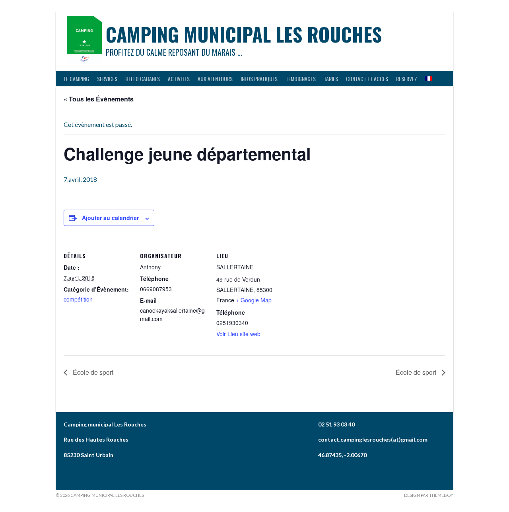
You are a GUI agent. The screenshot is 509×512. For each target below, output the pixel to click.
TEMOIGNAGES (301, 78)
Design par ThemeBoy (428, 495)
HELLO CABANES (142, 78)
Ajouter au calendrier (110, 218)
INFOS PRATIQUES (259, 78)
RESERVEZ (406, 78)
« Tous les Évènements (99, 98)
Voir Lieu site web (238, 334)
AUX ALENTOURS (215, 78)
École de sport (92, 372)
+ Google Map (254, 300)
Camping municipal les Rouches (244, 34)
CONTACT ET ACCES (367, 78)
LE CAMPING (76, 78)
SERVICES (107, 78)
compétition (78, 299)
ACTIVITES (179, 78)
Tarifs (331, 78)
